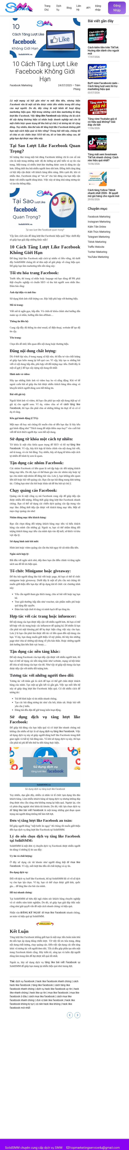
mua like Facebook (55, 912)
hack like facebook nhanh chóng (53, 981)
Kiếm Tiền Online (97, 226)
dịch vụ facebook (25, 981)
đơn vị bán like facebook (49, 1000)
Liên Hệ (78, 7)
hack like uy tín (38, 992)
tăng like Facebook (46, 115)
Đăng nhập (98, 7)
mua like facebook (58, 992)
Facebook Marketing (21, 85)
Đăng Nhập (117, 8)
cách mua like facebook (42, 996)
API (88, 7)
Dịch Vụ (58, 7)
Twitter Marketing (97, 251)
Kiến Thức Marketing (99, 231)
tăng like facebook (42, 985)
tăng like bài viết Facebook (27, 810)
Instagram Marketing (99, 221)
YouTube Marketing (98, 256)
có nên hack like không (48, 1003)
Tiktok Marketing (97, 241)
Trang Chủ (47, 7)
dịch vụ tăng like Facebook (59, 731)
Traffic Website (96, 246)
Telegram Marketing (99, 236)
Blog (69, 7)
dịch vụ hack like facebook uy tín (54, 988)
